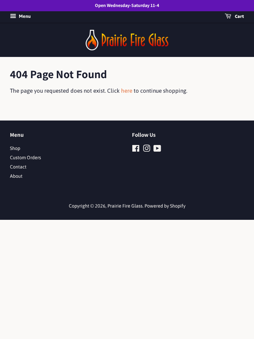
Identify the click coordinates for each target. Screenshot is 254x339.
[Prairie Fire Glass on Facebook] (136, 149)
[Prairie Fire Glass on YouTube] (157, 149)
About (16, 176)
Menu (24, 16)
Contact (18, 167)
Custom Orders (25, 157)
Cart (239, 16)
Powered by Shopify (165, 206)
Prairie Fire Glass (125, 206)
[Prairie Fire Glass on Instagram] (146, 149)
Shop (15, 148)
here (126, 90)
